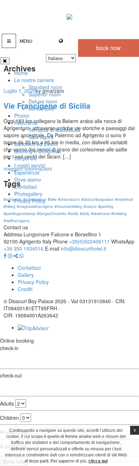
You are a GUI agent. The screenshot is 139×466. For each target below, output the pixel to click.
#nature (90, 206)
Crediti (25, 289)
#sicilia (73, 213)
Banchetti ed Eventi (36, 144)
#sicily (84, 213)
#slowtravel (100, 213)
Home (21, 72)
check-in (9, 348)
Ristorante (25, 122)
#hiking (9, 206)
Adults (7, 403)
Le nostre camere (34, 80)
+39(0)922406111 (89, 241)
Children (9, 417)
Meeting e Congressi (37, 151)
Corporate (25, 158)
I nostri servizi (29, 165)
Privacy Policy (29, 200)
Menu (26, 41)
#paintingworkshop (19, 213)
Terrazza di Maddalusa (54, 129)
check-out (11, 375)
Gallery (26, 274)
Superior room (45, 94)
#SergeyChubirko (51, 213)
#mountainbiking (68, 206)
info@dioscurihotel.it (83, 248)
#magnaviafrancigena (35, 206)
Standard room (45, 87)
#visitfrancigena (17, 220)
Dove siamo (27, 179)
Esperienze (27, 172)
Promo (21, 115)
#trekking (119, 213)
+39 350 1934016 (24, 248)
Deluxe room (43, 101)
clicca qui (98, 461)
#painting (105, 206)
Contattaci (25, 186)
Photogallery (28, 193)
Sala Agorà (41, 136)
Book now (108, 48)
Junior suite (42, 108)
